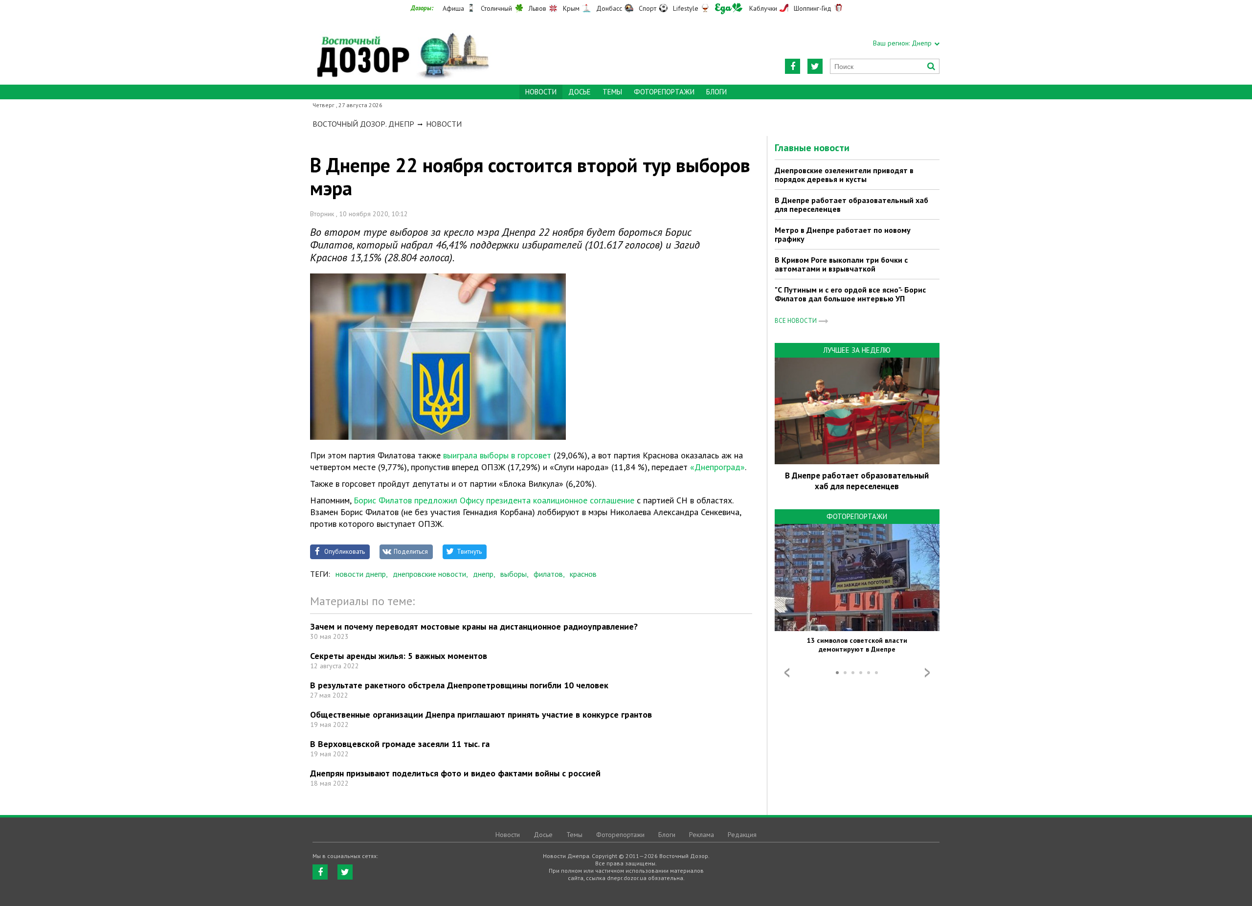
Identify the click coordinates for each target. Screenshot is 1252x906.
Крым (571, 8)
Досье (579, 91)
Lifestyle (685, 8)
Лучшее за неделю (857, 350)
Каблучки (763, 8)
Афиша (453, 8)
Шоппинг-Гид (812, 8)
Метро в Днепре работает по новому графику (843, 234)
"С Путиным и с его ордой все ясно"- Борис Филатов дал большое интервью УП (850, 294)
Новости (444, 124)
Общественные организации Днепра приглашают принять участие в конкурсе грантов (481, 714)
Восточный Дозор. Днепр (363, 124)
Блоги (716, 91)
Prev (786, 673)
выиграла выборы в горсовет (497, 455)
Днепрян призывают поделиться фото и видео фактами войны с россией (455, 773)
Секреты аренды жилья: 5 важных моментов (398, 655)
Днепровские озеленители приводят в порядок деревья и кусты (844, 174)
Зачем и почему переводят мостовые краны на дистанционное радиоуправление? (474, 626)
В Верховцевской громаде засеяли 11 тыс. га (400, 743)
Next (927, 673)
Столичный (496, 8)
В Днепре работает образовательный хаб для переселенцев (851, 204)
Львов (537, 8)
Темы (612, 91)
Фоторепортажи (664, 91)
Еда (728, 8)
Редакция (742, 834)
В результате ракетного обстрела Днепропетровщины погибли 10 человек (459, 685)
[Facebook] (792, 66)
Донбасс (609, 8)
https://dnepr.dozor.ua (402, 50)
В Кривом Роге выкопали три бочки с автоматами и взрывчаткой (841, 264)
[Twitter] (815, 66)
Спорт (647, 8)
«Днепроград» (717, 467)
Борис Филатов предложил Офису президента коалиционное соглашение (494, 500)
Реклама (701, 834)
